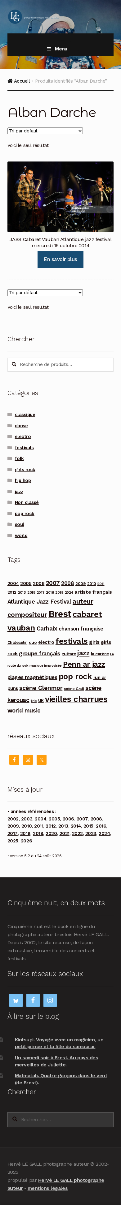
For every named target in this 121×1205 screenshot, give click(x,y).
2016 (101, 826)
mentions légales (48, 1188)
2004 (13, 583)
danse (21, 425)
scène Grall (74, 688)
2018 (50, 592)
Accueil (22, 81)
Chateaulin (17, 642)
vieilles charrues (76, 699)
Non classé (27, 502)
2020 (51, 833)
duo (33, 642)
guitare (68, 653)
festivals (24, 447)
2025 (12, 841)
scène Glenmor (40, 687)
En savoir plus (60, 259)
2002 (13, 819)
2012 (11, 592)
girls (94, 642)
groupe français (39, 653)
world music (24, 710)
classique (25, 414)
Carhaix (47, 628)
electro (23, 436)
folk (19, 458)
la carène (100, 654)
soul (19, 524)
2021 (64, 833)
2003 (26, 819)
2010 (91, 583)
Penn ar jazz (84, 664)
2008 (67, 583)
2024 (69, 593)
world (21, 535)
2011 (100, 584)
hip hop (23, 480)
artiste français (93, 592)
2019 (59, 592)
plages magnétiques (32, 677)
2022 (77, 833)
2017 (41, 592)
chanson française (81, 629)
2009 (80, 583)
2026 (26, 841)
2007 (53, 583)
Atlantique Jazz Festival (39, 601)
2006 (38, 583)
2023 (90, 833)
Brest (59, 614)
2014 (76, 826)
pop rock (24, 513)
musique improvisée (45, 666)
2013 (22, 592)
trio (34, 700)
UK (41, 700)
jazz (19, 491)
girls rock (25, 469)
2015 (31, 592)
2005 (25, 583)
